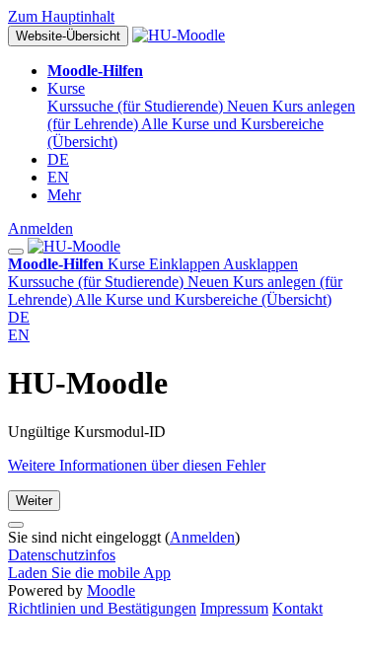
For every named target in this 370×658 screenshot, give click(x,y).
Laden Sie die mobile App (89, 572)
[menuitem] (95, 70)
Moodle (111, 590)
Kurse (203, 264)
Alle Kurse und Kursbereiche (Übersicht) (203, 299)
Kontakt (297, 608)
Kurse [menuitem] (66, 88)
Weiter (34, 500)
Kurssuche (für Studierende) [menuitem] (137, 106)
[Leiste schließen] (16, 252)
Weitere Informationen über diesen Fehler (136, 465)
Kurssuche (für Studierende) (97, 281)
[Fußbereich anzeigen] (16, 525)
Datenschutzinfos (61, 555)
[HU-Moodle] (74, 246)
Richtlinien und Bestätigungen (102, 608)
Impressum (234, 608)
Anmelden (40, 228)
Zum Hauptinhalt (61, 16)
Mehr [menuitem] (64, 194)
